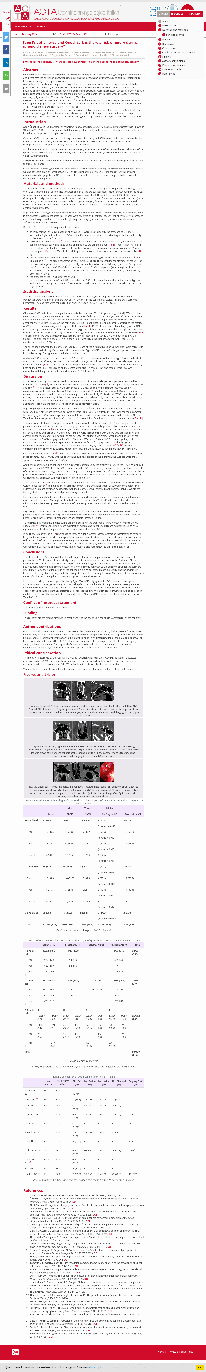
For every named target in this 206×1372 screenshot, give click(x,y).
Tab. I (87, 326)
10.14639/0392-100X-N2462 (73, 34)
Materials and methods (175, 29)
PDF (8, 23)
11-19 (36, 387)
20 (71, 438)
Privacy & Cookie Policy (181, 1351)
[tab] (163, 14)
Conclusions (168, 48)
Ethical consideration (173, 65)
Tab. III (138, 418)
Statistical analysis (175, 34)
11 (117, 445)
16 (31, 1093)
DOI (74, 1201)
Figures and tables (172, 69)
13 (123, 393)
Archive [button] (41, 26)
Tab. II (47, 364)
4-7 (46, 163)
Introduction (169, 25)
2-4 (91, 144)
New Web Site (22, 26)
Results (166, 39)
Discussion (168, 43)
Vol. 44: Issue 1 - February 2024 (21, 34)
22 (37, 525)
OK (199, 1367)
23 (55, 533)
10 (47, 384)
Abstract (167, 21)
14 (37, 1099)
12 (33, 397)
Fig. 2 (48, 251)
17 (92, 390)
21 (122, 445)
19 (26, 1135)
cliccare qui (95, 1367)
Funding (166, 56)
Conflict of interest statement (178, 52)
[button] (6, 37)
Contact (162, 1351)
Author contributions (173, 60)
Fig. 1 (111, 244)
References (168, 73)
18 (39, 1123)
